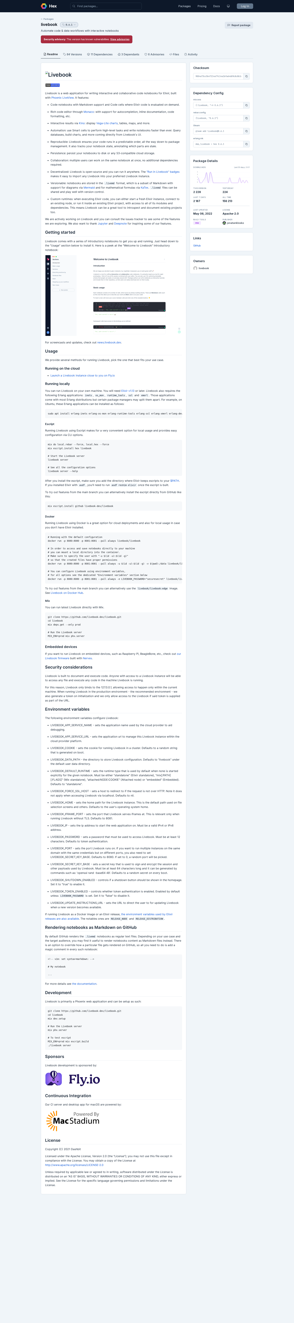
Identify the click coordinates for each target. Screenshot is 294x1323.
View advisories (119, 39)
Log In (245, 6)
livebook (49, 24)
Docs (216, 6)
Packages (184, 6)
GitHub (197, 245)
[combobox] (106, 6)
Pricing (202, 6)
